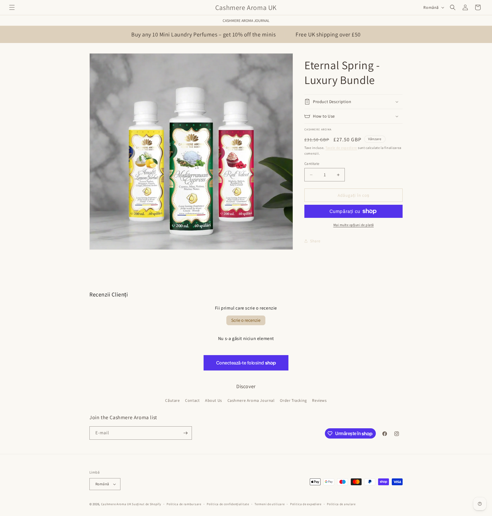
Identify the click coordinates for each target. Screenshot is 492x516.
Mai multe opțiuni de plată (353, 225)
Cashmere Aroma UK (116, 504)
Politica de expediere (305, 504)
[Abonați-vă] (185, 433)
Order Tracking (293, 400)
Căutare (172, 400)
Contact (192, 400)
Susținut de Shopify (146, 504)
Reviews (319, 400)
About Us (213, 400)
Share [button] (315, 240)
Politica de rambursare (184, 504)
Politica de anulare (341, 504)
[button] (12, 7)
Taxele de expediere (341, 148)
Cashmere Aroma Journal (246, 20)
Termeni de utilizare (269, 504)
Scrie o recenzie (246, 320)
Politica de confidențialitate (228, 504)
